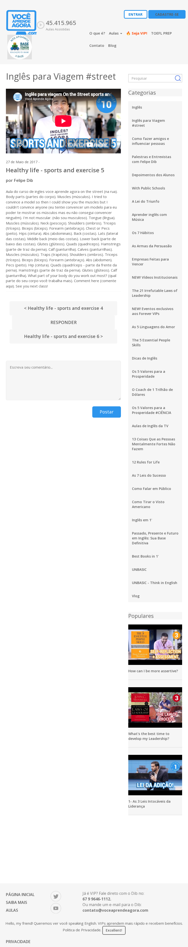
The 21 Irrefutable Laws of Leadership (154, 293)
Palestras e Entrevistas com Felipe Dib (151, 159)
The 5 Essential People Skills (151, 342)
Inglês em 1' (142, 520)
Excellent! (114, 930)
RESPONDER (63, 322)
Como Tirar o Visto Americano (148, 504)
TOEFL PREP (161, 33)
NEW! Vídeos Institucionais (154, 277)
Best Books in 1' (145, 556)
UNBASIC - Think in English (154, 582)
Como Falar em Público (151, 488)
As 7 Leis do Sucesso (149, 475)
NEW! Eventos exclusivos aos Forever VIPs (152, 311)
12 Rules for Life (146, 462)
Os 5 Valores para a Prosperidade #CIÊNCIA (151, 410)
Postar (107, 412)
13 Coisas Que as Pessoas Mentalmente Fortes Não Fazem (153, 444)
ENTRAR (135, 14)
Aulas (12, 910)
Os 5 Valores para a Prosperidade (148, 374)
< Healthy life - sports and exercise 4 (63, 308)
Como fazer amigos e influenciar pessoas (150, 141)
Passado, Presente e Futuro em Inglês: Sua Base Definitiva (155, 538)
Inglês (137, 107)
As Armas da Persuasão (152, 246)
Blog (112, 45)
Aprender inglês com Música (149, 217)
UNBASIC (139, 569)
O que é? (97, 33)
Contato (96, 45)
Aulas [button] (114, 33)
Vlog (136, 596)
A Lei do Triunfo (145, 201)
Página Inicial (20, 894)
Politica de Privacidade (82, 929)
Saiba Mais (16, 902)
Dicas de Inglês (144, 358)
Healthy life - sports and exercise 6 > (63, 336)
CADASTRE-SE (167, 14)
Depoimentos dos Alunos (153, 175)
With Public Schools (148, 188)
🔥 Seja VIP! (136, 33)
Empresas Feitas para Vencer (150, 261)
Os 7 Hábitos (143, 232)
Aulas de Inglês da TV (150, 426)
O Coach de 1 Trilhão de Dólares (152, 392)
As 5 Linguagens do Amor (153, 326)
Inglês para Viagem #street (148, 123)
